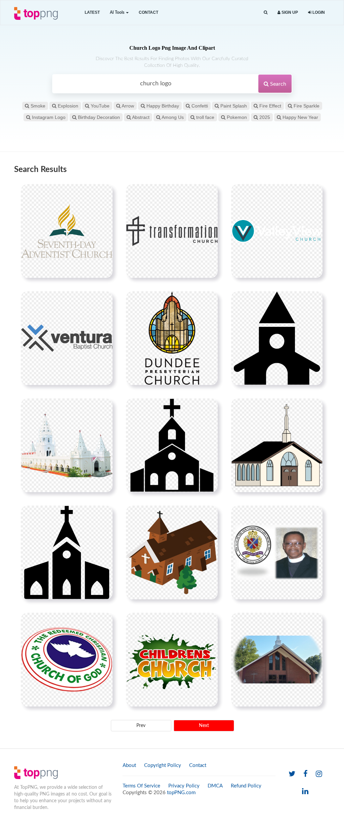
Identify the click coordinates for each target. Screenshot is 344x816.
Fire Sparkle (305, 106)
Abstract (140, 117)
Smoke (37, 106)
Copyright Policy (162, 765)
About (129, 765)
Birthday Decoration (98, 117)
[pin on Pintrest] (103, 193)
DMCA (215, 785)
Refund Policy (246, 785)
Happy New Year (299, 117)
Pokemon (236, 117)
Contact (148, 12)
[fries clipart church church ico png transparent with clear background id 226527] (67, 552)
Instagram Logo (48, 117)
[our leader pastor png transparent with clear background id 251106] (276, 552)
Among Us (172, 117)
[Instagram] (319, 774)
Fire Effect (269, 106)
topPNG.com (181, 792)
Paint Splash (233, 106)
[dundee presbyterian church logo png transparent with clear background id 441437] (172, 338)
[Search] (265, 13)
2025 (264, 117)
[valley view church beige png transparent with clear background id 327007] (276, 230)
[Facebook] (305, 774)
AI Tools (117, 12)
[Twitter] (292, 774)
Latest (92, 12)
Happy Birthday (162, 106)
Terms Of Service (141, 785)
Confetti (199, 106)
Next (204, 725)
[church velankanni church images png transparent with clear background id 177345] (67, 445)
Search (277, 84)
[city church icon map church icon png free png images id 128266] (276, 338)
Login (318, 12)
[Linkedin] (305, 791)
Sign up (289, 12)
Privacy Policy (184, 785)
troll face (204, 117)
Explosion (67, 106)
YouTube (99, 106)
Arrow (127, 106)
